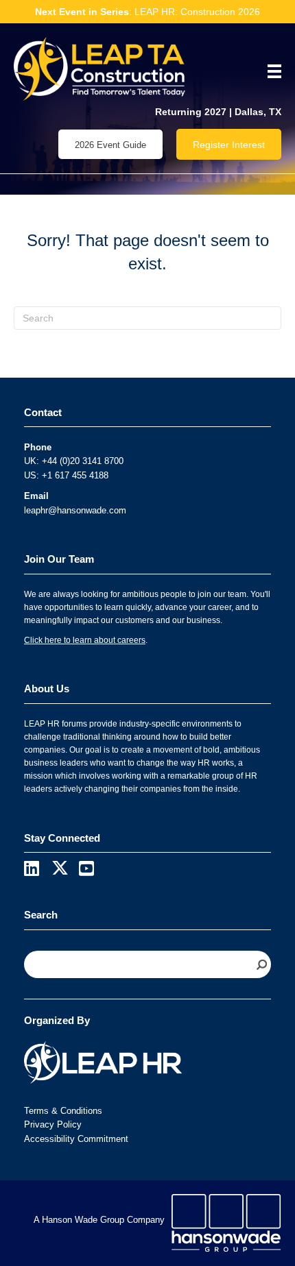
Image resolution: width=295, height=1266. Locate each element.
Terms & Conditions (63, 1111)
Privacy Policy (53, 1124)
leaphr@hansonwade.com (75, 510)
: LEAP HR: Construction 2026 (147, 11)
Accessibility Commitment (76, 1139)
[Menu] (269, 71)
